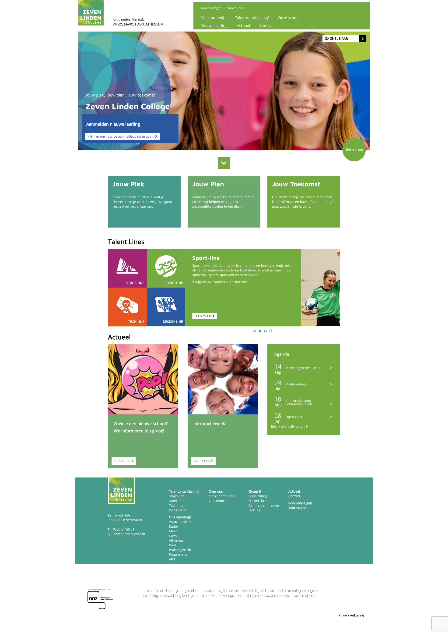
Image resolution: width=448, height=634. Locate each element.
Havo (173, 536)
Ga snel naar (336, 38)
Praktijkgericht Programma (180, 552)
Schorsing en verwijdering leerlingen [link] (170, 596)
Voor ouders (236, 8)
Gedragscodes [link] (186, 591)
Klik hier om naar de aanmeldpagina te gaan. (121, 136)
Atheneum (177, 540)
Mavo (173, 531)
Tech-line (176, 505)
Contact (266, 25)
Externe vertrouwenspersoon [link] (221, 596)
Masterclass (257, 501)
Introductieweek (209, 423)
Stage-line (177, 496)
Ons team (216, 501)
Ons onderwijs (213, 17)
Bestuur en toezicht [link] (157, 591)
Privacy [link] (207, 591)
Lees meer (122, 461)
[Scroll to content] (224, 163)
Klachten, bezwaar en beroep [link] (268, 596)
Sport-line (206, 258)
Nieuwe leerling (214, 25)
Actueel (243, 25)
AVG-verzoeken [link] (227, 591)
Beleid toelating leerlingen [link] (297, 591)
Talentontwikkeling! (252, 17)
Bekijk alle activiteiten (288, 426)
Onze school (289, 17)
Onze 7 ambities (221, 496)
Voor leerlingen (210, 8)
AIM (172, 559)
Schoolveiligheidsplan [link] (258, 591)
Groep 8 (254, 491)
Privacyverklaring (351, 615)
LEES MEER (203, 316)
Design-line (178, 510)
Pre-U (173, 545)
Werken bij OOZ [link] (304, 596)
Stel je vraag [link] (354, 149)
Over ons (216, 491)
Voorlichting (257, 496)
